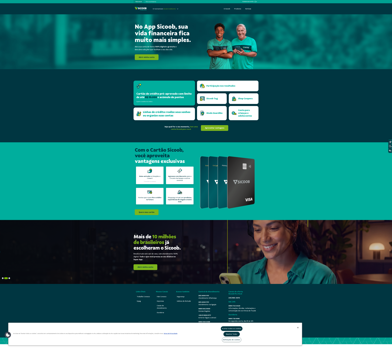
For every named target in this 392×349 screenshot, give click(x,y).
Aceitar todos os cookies (231, 328)
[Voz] (390, 146)
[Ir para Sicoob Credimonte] (141, 9)
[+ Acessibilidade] (390, 151)
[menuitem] (139, 1)
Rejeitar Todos (231, 334)
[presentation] (139, 1)
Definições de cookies (231, 340)
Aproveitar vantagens (214, 128)
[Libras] (390, 142)
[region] (155, 334)
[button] (8, 335)
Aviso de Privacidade (170, 333)
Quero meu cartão (146, 212)
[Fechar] (298, 327)
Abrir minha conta (146, 57)
